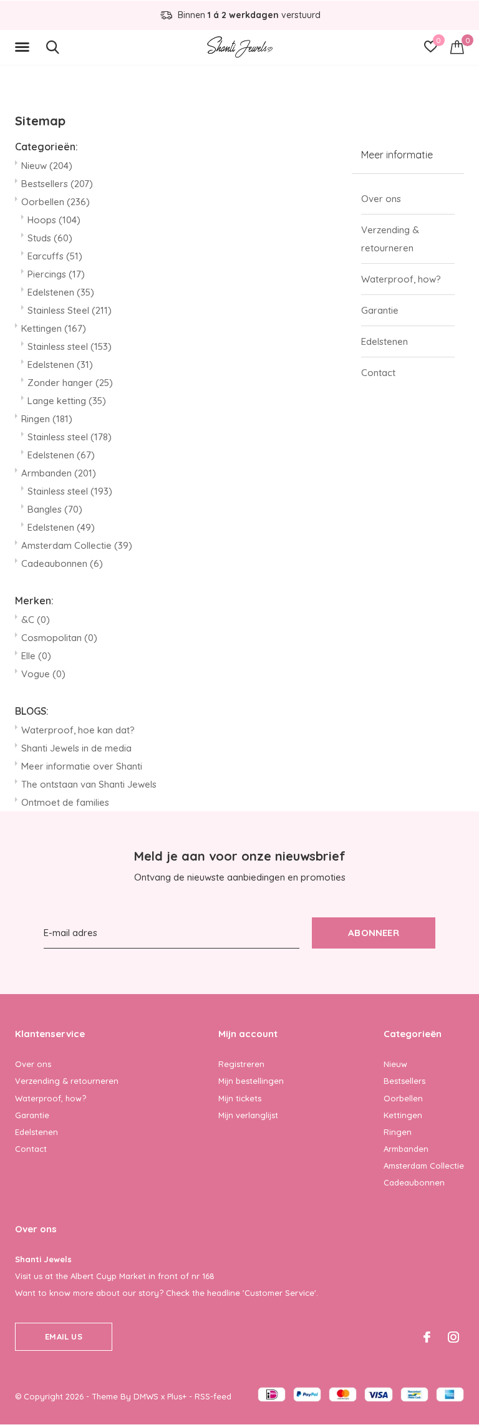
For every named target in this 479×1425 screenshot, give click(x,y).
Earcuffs (54, 256)
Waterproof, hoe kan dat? (78, 730)
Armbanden (58, 473)
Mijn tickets (239, 1098)
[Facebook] (426, 1337)
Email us (63, 1336)
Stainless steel (69, 346)
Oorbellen (55, 202)
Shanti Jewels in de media (76, 748)
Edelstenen (60, 292)
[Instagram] (453, 1337)
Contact (378, 373)
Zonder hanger (70, 383)
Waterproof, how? (401, 279)
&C (35, 620)
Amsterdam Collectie (76, 545)
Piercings (56, 274)
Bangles (54, 509)
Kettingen (53, 328)
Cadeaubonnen (62, 563)
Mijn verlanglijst (248, 1115)
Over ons (381, 199)
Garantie (380, 310)
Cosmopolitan (59, 638)
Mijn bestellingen (251, 1081)
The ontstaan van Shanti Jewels (89, 784)
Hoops (53, 220)
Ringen (46, 419)
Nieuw (46, 165)
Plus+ (176, 1396)
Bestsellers (57, 184)
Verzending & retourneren (390, 239)
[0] (457, 47)
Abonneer (373, 933)
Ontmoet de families (65, 802)
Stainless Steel (69, 310)
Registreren (241, 1064)
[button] (24, 47)
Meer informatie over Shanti (81, 766)
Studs (49, 238)
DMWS (145, 1396)
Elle (36, 656)
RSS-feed (213, 1396)
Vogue (43, 674)
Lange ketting (66, 401)
